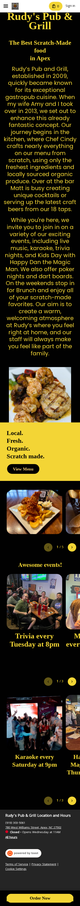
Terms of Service (16, 865)
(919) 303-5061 (15, 823)
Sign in (70, 6)
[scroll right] (72, 547)
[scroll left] (48, 547)
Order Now (40, 898)
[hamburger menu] (6, 6)
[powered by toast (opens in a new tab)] (23, 853)
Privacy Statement (44, 865)
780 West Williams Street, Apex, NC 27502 (33, 827)
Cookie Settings (15, 869)
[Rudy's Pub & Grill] (15, 6)
